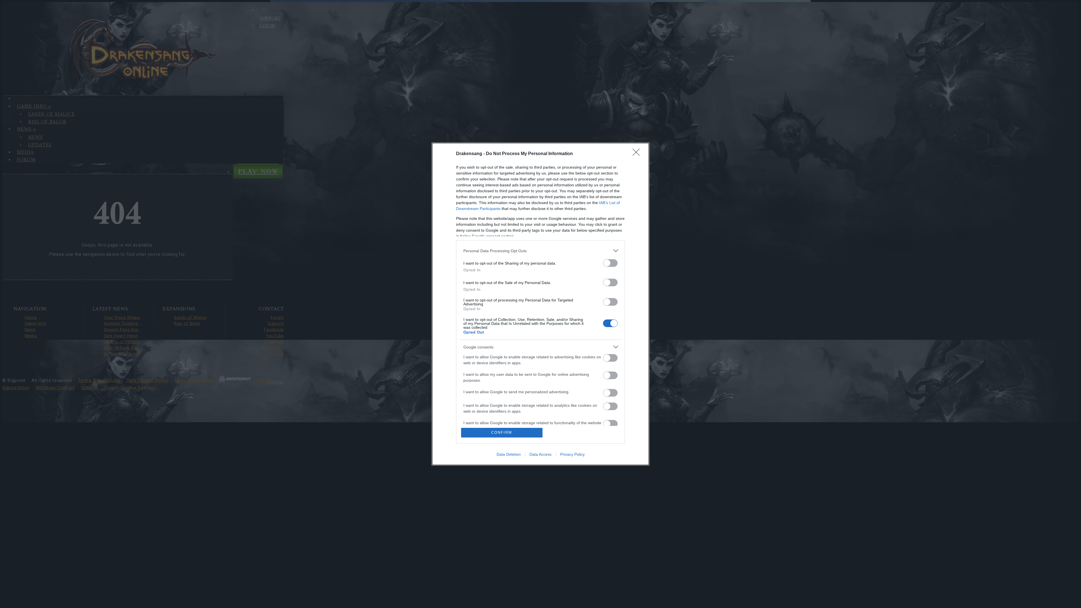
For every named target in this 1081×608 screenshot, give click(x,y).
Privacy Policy (572, 454)
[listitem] (540, 251)
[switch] (610, 263)
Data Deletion (509, 454)
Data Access (540, 454)
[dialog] (540, 304)
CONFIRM (501, 432)
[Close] (638, 154)
